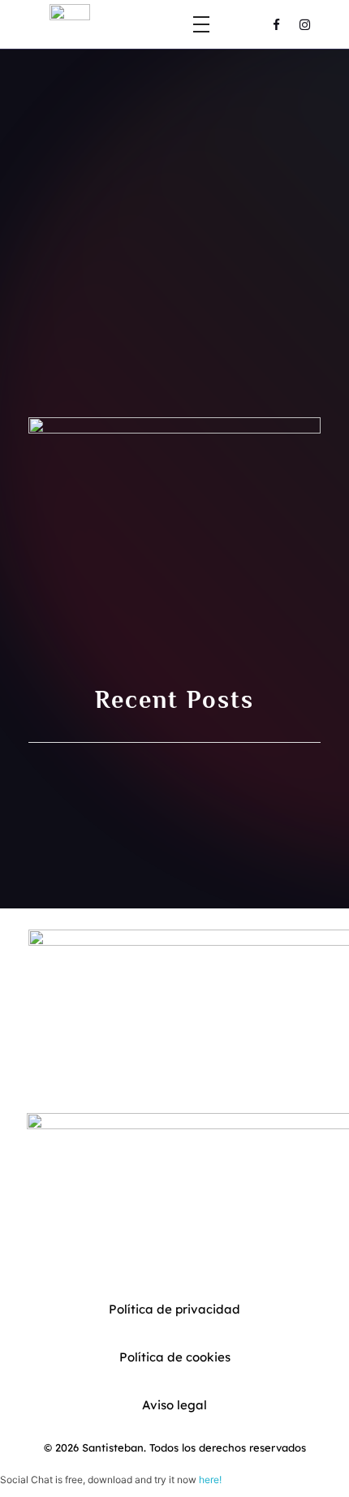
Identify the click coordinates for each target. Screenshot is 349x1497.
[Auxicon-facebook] (277, 24)
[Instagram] (305, 24)
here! (210, 1479)
